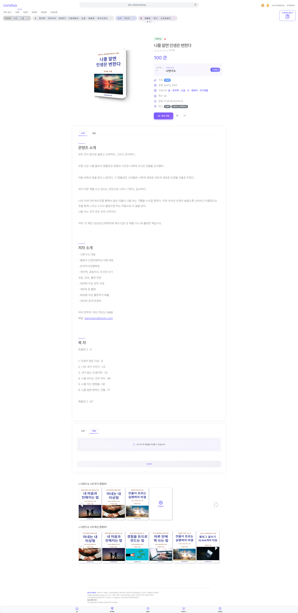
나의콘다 (220, 611)
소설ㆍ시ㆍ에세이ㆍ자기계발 (194, 90)
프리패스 (112, 611)
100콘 (34, 12)
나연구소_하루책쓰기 (180, 106)
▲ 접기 (149, 22)
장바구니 (183, 611)
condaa (10, 5)
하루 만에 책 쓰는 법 (159, 554)
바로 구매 (165, 116)
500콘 (44, 12)
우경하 (167, 80)
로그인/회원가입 (278, 5)
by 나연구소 (107, 516)
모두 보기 (7, 12)
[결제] (262, 5)
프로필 (214, 70)
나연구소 (171, 71)
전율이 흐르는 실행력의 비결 (137, 510)
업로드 (148, 611)
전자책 (175, 90)
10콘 (17, 12)
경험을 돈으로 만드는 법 (136, 553)
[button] (268, 5)
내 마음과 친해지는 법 (89, 511)
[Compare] (185, 115)
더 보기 (160, 506)
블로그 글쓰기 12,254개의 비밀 (207, 553)
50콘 (25, 12)
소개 (83, 133)
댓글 (94, 133)
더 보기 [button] (149, 464)
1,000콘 (54, 12)
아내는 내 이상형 (111, 511)
